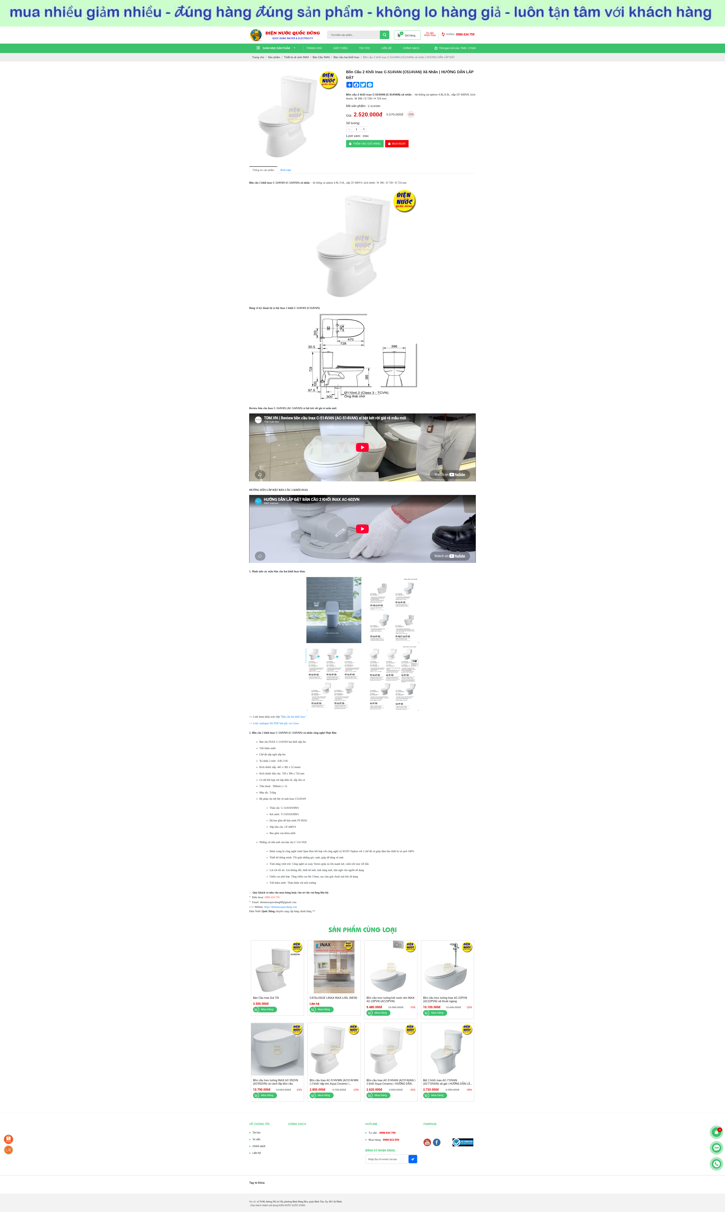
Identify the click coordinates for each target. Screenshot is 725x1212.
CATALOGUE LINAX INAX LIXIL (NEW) (333, 998)
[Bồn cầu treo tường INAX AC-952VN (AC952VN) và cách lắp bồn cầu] (277, 1049)
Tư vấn (256, 1139)
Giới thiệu (340, 48)
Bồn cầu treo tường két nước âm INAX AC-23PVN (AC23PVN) (390, 999)
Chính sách (411, 48)
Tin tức (364, 48)
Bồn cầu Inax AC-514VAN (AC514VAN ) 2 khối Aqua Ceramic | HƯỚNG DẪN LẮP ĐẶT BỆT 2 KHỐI (390, 1084)
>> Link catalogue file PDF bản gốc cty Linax (274, 723)
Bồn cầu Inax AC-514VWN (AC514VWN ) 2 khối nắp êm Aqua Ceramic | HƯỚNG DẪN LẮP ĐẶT (334, 1084)
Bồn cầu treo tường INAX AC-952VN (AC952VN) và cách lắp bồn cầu (275, 1082)
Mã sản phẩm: (356, 106)
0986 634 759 (465, 34)
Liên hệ (386, 48)
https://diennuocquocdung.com (280, 907)
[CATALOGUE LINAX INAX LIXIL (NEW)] (334, 966)
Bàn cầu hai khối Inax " (294, 716)
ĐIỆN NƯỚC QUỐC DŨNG (291, 1205)
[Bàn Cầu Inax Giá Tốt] (277, 966)
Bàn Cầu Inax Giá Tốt (266, 998)
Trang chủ (314, 48)
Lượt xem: (353, 136)
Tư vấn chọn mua (430, 34)
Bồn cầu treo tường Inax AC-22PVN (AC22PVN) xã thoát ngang (445, 999)
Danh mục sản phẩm (276, 48)
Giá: (349, 115)
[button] (337, 72)
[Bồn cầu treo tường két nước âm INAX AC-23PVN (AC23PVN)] (391, 966)
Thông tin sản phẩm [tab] (263, 170)
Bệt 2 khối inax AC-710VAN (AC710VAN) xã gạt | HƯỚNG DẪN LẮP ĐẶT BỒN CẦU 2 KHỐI (447, 1084)
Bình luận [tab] (286, 170)
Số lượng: (353, 123)
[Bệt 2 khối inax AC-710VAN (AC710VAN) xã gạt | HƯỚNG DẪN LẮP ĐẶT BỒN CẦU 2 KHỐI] (447, 1049)
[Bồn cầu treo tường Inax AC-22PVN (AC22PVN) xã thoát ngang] (447, 966)
